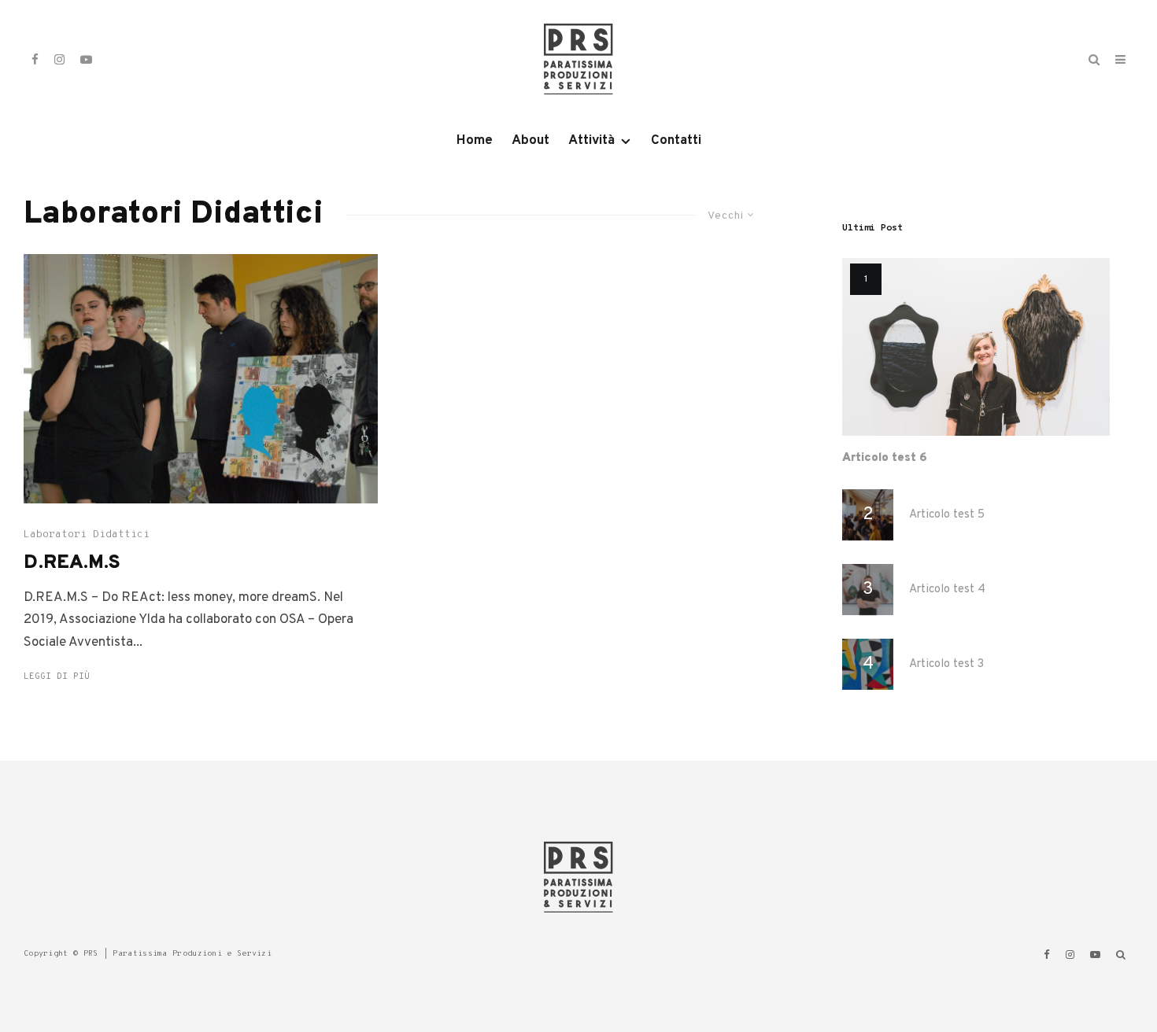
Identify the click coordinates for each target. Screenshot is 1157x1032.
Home (475, 140)
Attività (591, 140)
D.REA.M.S (72, 563)
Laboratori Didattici (87, 535)
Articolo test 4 (947, 590)
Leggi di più (57, 676)
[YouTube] (86, 59)
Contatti (676, 140)
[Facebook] (35, 59)
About (530, 140)
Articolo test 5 (947, 515)
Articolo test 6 (884, 459)
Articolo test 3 (946, 665)
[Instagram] (59, 59)
